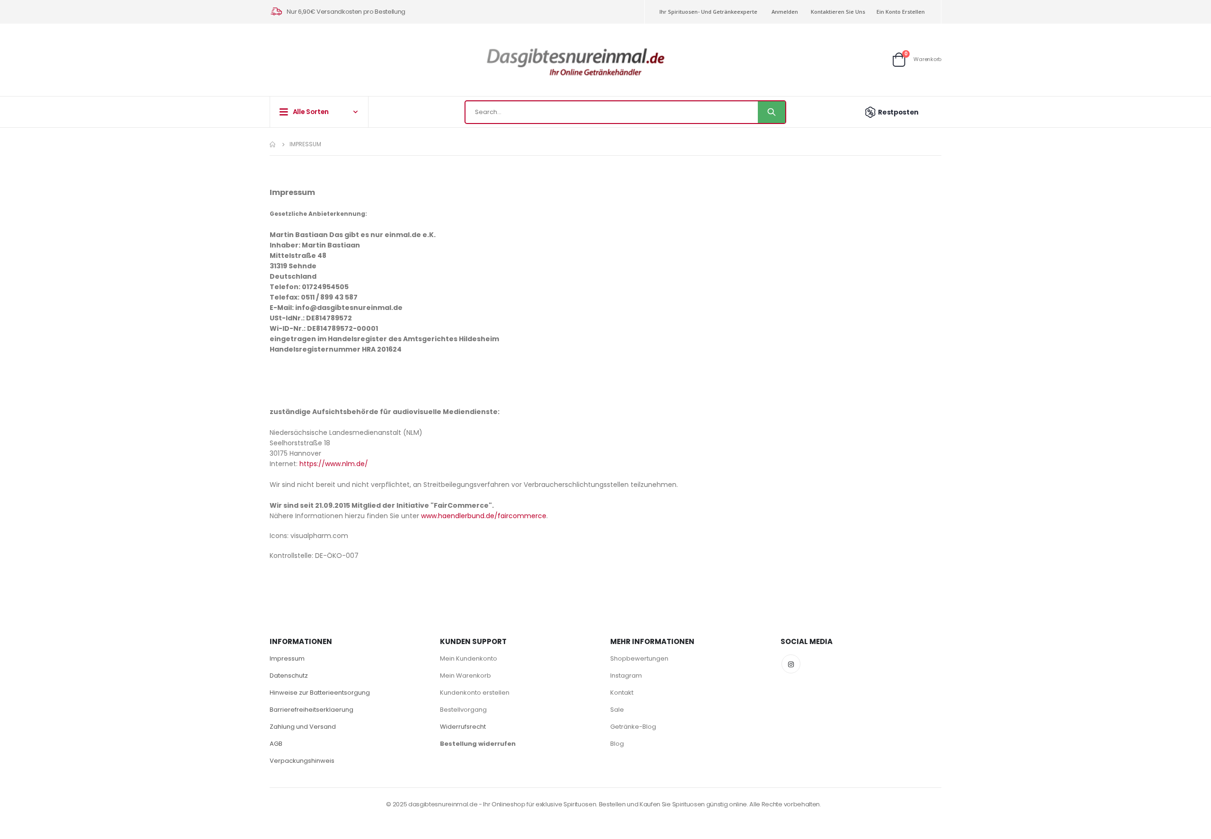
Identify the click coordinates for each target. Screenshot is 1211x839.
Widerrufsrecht (463, 726)
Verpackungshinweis (302, 760)
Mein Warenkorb (465, 675)
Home (273, 144)
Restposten (898, 112)
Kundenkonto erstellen (474, 692)
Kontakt (621, 692)
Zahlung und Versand (303, 726)
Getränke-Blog (633, 726)
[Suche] (771, 112)
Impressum (287, 658)
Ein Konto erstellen (901, 11)
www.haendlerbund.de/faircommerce (483, 516)
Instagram (626, 675)
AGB (276, 743)
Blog (617, 743)
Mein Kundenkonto (468, 658)
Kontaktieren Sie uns (838, 11)
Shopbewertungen (639, 658)
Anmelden (785, 11)
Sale (617, 709)
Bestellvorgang (463, 709)
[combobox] (625, 112)
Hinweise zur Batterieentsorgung (320, 692)
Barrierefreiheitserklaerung (311, 709)
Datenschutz (289, 675)
